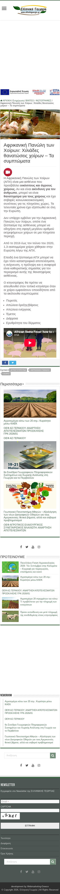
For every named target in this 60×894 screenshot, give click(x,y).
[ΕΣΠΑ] (30, 92)
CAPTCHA (6, 806)
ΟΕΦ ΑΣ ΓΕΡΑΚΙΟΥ (15, 438)
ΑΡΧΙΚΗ (6, 100)
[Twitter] (27, 547)
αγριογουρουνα (18, 370)
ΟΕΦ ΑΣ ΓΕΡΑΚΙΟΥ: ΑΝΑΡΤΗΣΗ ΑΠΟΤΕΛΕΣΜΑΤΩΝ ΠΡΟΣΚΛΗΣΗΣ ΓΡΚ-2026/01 (24, 431)
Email (5, 801)
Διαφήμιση (6, 843)
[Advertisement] (30, 54)
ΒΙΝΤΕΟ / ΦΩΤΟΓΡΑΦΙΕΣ (38, 100)
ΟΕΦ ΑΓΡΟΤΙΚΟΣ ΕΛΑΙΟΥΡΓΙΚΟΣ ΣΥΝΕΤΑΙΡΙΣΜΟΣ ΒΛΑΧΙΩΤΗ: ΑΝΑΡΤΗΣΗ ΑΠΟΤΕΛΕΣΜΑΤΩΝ (27, 527)
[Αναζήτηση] (53, 755)
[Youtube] (33, 547)
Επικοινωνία (7, 848)
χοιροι (6, 374)
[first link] (4, 8)
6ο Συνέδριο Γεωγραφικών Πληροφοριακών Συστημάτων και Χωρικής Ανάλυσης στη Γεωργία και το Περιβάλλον (28, 475)
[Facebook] (21, 547)
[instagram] (39, 547)
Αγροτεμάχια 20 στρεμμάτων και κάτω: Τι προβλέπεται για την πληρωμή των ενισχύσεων (39, 601)
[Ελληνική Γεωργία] (30, 10)
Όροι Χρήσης (7, 853)
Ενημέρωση (18, 100)
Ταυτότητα (5, 838)
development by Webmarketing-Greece (30, 886)
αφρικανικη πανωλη (40, 370)
